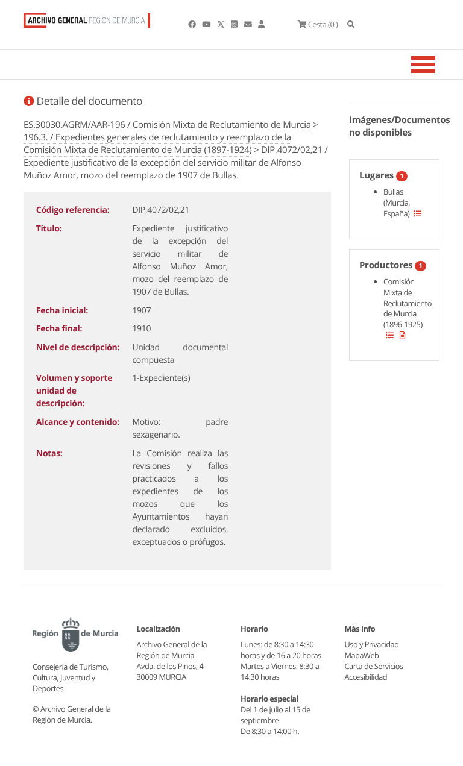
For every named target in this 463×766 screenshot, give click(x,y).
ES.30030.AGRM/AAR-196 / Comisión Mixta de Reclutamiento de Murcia (167, 125)
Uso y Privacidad (372, 644)
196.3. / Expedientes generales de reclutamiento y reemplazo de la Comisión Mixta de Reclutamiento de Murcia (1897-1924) (157, 143)
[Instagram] (235, 24)
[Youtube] (207, 24)
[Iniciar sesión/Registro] (261, 24)
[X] (222, 24)
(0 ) (323, 24)
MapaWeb (362, 655)
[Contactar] (248, 24)
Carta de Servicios (374, 666)
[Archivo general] (87, 17)
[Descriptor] (402, 335)
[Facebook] (192, 24)
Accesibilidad (366, 676)
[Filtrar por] (417, 213)
